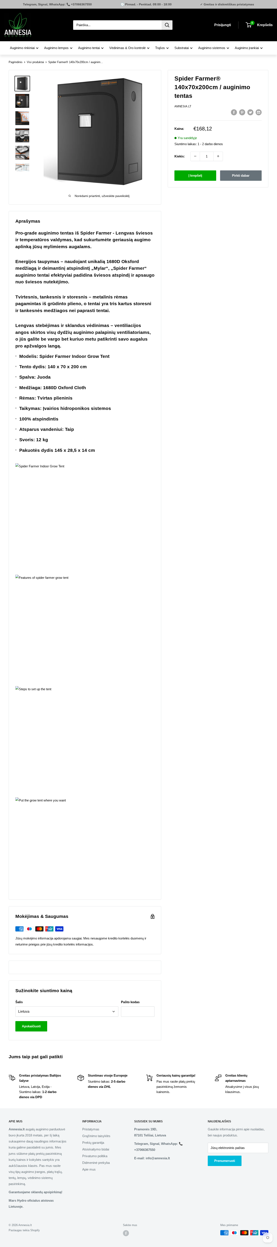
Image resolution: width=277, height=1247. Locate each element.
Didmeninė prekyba (96, 1163)
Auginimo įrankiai (247, 48)
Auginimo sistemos (211, 48)
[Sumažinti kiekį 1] (195, 156)
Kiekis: (179, 156)
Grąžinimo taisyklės (96, 1136)
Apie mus (89, 1169)
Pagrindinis (16, 62)
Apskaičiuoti (31, 1026)
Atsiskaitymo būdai (95, 1149)
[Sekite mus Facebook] (126, 1233)
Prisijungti (222, 25)
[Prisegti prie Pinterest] (242, 112)
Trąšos (160, 48)
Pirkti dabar (241, 175)
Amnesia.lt (182, 106)
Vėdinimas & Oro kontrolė (127, 48)
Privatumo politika (94, 1156)
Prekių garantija (93, 1142)
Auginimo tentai (89, 48)
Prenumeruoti (224, 1161)
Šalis (19, 1002)
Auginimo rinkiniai (22, 48)
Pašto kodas (130, 1002)
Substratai (181, 48)
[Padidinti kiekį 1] (218, 156)
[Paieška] (167, 25)
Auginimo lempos (56, 48)
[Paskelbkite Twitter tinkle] (250, 112)
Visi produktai (35, 62)
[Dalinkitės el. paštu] (259, 112)
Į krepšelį (195, 175)
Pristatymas (90, 1129)
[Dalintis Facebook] (234, 112)
